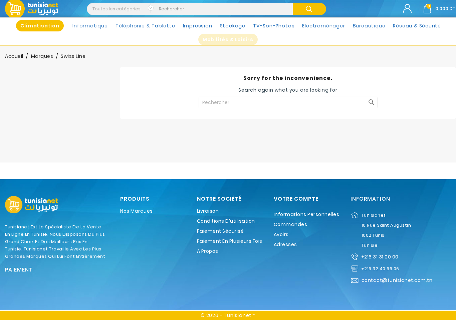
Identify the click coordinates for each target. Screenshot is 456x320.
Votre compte (296, 199)
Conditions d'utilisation (226, 221)
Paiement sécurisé (220, 231)
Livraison (208, 211)
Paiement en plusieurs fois (229, 241)
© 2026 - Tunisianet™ (228, 315)
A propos (207, 251)
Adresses (285, 244)
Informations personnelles (306, 214)
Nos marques (136, 211)
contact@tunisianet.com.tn (397, 280)
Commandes (290, 224)
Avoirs (281, 234)
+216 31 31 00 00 (380, 256)
